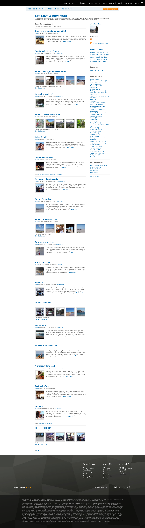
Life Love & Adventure (51, 16)
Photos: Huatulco (43, 303)
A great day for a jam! (45, 366)
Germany (106, 54)
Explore (90, 3)
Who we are (107, 468)
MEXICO (37, 33)
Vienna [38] (93, 101)
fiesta (43, 174)
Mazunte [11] (93, 121)
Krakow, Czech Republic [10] (98, 141)
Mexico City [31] (94, 128)
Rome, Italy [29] (94, 133)
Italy (104, 56)
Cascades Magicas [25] (96, 114)
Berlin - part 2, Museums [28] (98, 91)
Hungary (99, 56)
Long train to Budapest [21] (97, 106)
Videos (64, 9)
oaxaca (51, 174)
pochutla (49, 423)
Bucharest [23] (94, 111)
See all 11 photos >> (41, 88)
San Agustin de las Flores (47, 51)
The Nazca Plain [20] (95, 84)
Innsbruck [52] (94, 97)
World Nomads (10, 3)
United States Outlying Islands (98, 61)
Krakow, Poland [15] (95, 144)
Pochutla (39, 406)
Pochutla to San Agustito (46, 179)
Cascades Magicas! (44, 94)
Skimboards (40, 325)
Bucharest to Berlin (95, 169)
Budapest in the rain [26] (96, 104)
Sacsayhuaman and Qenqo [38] (98, 81)
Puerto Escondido (43, 199)
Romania (92, 59)
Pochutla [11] (93, 119)
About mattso (95, 24)
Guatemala (93, 56)
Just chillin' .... (42, 386)
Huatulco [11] (93, 118)
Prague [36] (93, 94)
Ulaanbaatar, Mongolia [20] (97, 151)
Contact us (122, 474)
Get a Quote (87, 470)
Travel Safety (81, 3)
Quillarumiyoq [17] (95, 79)
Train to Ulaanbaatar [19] (97, 153)
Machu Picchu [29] (95, 82)
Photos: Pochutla (43, 428)
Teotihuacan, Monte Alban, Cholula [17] (99, 125)
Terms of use (107, 476)
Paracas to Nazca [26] (96, 86)
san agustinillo (58, 174)
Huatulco (39, 282)
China (106, 52)
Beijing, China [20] (95, 155)
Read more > (67, 41)
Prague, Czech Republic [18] (98, 143)
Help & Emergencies (125, 468)
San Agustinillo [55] (95, 123)
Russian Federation (101, 59)
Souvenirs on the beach (46, 346)
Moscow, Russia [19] (95, 148)
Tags (70, 9)
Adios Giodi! (41, 137)
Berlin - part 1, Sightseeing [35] (98, 92)
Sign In (137, 3)
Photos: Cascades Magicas (47, 114)
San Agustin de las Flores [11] (98, 113)
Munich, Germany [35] (96, 129)
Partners (106, 472)
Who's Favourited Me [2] (96, 70)
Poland (106, 57)
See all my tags (94, 176)
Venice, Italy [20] (94, 136)
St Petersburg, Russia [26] (97, 146)
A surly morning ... (43, 262)
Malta (107, 56)
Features (31, 9)
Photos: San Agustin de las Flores (50, 71)
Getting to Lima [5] (95, 89)
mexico (47, 174)
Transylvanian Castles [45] (97, 109)
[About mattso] (94, 33)
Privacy (105, 478)
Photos (50, 9)
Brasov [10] (93, 108)
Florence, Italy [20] (95, 134)
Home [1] (92, 156)
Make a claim (123, 470)
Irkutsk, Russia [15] (95, 150)
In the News (107, 470)
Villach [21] (93, 99)
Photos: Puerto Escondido (47, 219)
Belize (102, 52)
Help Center (128, 3)
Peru (102, 57)
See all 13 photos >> (41, 236)
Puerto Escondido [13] (96, 116)
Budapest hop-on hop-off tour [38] (99, 102)
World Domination (95, 172)
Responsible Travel (115, 3)
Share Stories (87, 478)
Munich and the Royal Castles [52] (99, 96)
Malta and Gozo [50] (95, 131)
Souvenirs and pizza (44, 242)
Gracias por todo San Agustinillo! (50, 31)
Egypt (101, 54)
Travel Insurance (68, 3)
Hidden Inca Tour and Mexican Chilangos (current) (98, 166)
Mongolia (97, 57)
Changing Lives (88, 476)
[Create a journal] (110, 9)
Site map (106, 474)
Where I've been (96, 50)
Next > (39, 450)
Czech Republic (94, 54)
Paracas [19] (93, 87)
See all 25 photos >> (41, 131)
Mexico (92, 57)
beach (39, 174)
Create (104, 3)
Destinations (41, 9)
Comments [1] (59, 53)
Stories (97, 3)
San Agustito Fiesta (44, 157)
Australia (92, 52)
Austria (98, 52)
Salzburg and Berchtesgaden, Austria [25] (98, 138)
